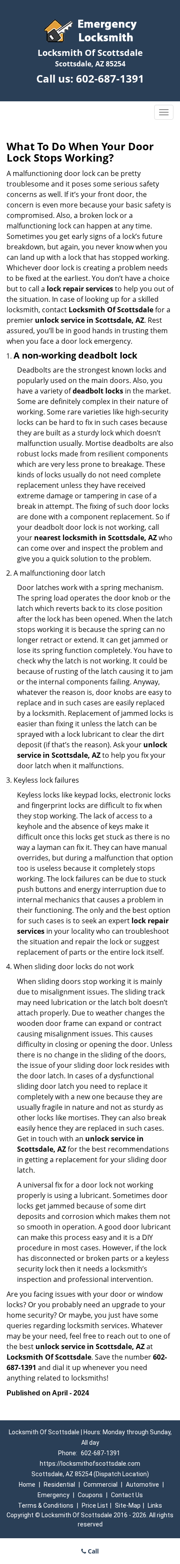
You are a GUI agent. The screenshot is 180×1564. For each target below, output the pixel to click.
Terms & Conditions (45, 1505)
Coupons (90, 1494)
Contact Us (127, 1494)
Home (27, 1484)
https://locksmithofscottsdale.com (90, 1463)
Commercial (100, 1484)
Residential (59, 1484)
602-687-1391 (110, 78)
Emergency (53, 1494)
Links (155, 1505)
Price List (95, 1505)
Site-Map (128, 1505)
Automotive (142, 1484)
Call (92, 1551)
